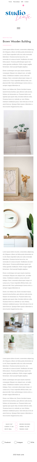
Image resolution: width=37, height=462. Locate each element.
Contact (26, 2)
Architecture (7, 37)
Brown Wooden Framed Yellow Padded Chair (25, 426)
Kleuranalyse (16, 2)
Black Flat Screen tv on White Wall (9, 426)
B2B (22, 2)
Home (10, 2)
